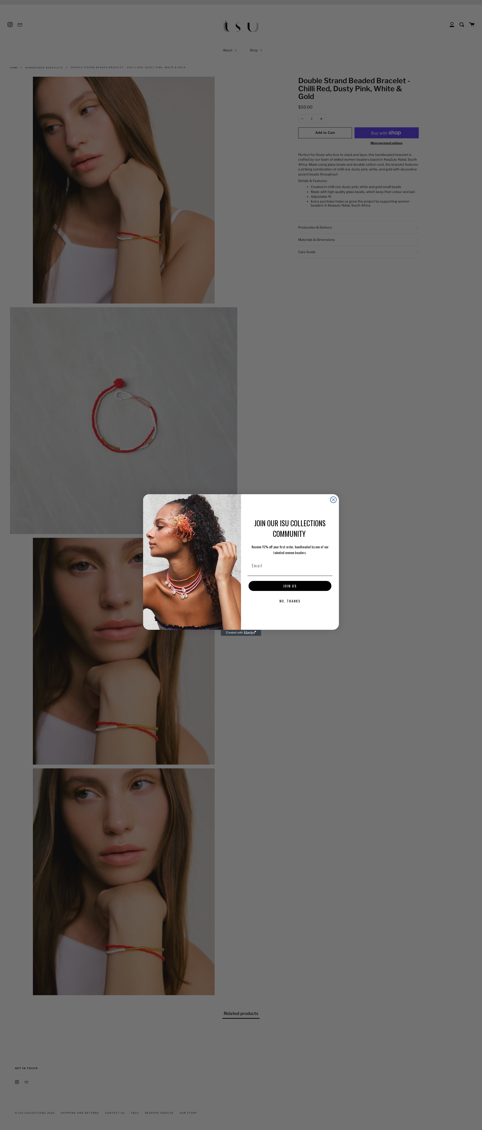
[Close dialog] (333, 500)
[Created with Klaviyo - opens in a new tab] (241, 633)
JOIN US (290, 585)
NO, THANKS (289, 600)
